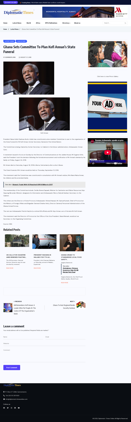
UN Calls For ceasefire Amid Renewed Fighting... (16, 256)
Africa (38, 23)
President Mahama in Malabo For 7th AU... (42, 256)
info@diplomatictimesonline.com (16, 399)
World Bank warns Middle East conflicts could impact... (48, 2)
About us (77, 23)
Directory (65, 23)
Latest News (17, 23)
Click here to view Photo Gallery (107, 76)
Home (5, 23)
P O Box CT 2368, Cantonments (15, 392)
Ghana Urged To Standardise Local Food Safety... (71, 257)
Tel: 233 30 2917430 (12, 396)
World (29, 23)
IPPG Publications (51, 23)
